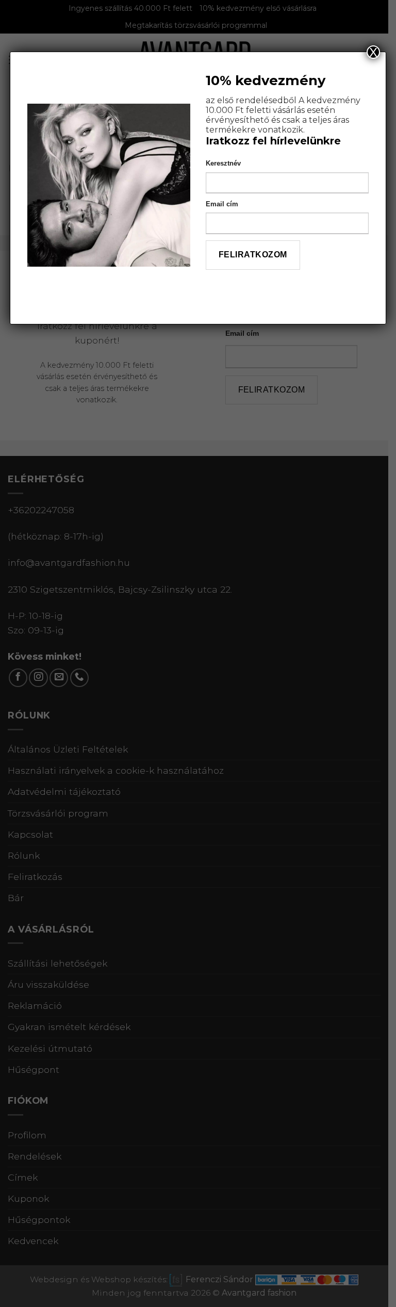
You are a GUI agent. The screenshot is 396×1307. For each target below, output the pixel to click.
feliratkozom (253, 254)
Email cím (222, 204)
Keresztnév (223, 163)
